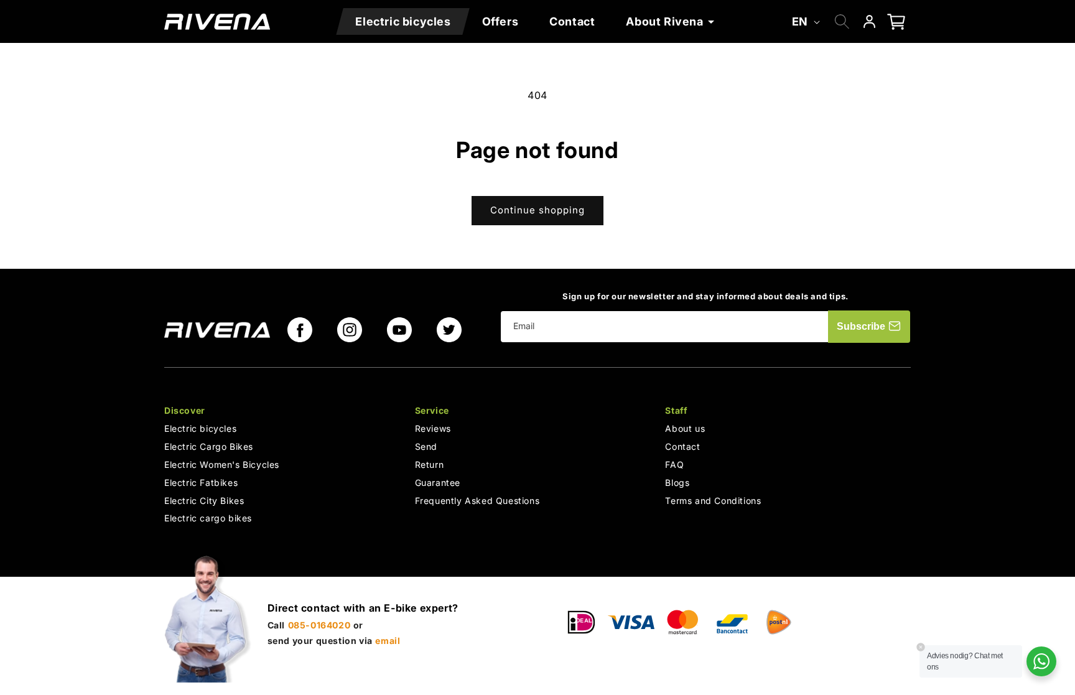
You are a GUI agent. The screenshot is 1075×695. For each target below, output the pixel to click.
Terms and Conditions (713, 500)
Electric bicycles (200, 429)
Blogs (677, 482)
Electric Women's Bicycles (221, 464)
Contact (682, 446)
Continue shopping (537, 210)
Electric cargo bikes (208, 518)
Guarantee (437, 482)
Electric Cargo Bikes (208, 446)
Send (426, 446)
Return (429, 464)
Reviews (433, 429)
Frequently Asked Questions (477, 500)
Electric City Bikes (204, 500)
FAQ (674, 464)
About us (685, 429)
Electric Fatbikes (201, 482)
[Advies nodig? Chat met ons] (1041, 661)
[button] (672, 21)
